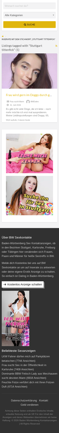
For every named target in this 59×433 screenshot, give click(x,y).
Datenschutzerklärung (24, 400)
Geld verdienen (29, 404)
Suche (30, 24)
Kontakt (43, 400)
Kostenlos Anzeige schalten (24, 284)
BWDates (35, 102)
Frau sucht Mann (17, 102)
